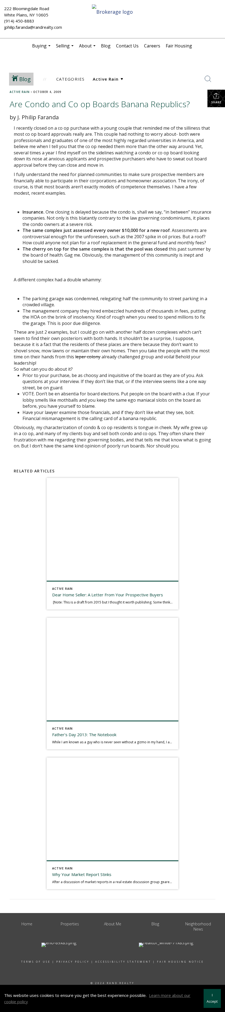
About (88, 48)
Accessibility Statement (123, 961)
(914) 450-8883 (19, 21)
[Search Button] (208, 79)
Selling (65, 48)
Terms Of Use (35, 961)
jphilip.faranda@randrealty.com (33, 27)
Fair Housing (179, 46)
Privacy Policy (72, 961)
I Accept (212, 998)
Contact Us (127, 46)
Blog (106, 46)
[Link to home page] (112, 12)
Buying (42, 48)
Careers (152, 46)
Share (216, 102)
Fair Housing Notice (180, 961)
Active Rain (20, 92)
